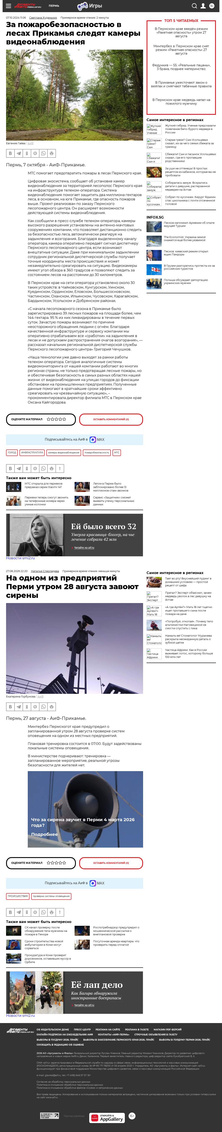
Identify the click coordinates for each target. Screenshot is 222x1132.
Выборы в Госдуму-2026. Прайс (57, 1039)
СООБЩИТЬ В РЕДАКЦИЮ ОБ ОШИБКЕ (60, 1044)
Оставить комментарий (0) (111, 419)
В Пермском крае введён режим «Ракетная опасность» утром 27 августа (181, 32)
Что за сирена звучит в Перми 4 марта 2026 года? (83, 822)
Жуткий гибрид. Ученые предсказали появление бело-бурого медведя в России (190, 129)
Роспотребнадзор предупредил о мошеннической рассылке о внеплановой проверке (116, 931)
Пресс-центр (82, 1029)
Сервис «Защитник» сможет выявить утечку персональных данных (113, 501)
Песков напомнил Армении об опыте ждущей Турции (189, 224)
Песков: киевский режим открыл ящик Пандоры (186, 253)
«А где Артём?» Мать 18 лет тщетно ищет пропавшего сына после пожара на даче (188, 610)
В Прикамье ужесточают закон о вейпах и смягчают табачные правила (181, 84)
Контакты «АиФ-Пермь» (113, 1034)
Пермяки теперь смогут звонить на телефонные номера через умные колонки (46, 501)
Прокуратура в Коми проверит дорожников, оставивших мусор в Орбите (48, 959)
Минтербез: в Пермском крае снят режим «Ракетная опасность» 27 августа (181, 49)
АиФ (31, 143)
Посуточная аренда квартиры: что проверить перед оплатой (116, 943)
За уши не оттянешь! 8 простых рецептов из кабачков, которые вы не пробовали (190, 172)
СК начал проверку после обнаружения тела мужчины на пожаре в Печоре (46, 931)
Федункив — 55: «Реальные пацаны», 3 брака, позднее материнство (181, 67)
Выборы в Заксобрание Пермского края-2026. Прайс (118, 1039)
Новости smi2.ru (20, 558)
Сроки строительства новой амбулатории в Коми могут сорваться (44, 945)
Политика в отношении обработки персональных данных (70, 1084)
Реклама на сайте (108, 1029)
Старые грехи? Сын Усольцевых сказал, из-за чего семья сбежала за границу (189, 143)
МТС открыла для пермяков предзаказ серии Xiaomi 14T (43, 485)
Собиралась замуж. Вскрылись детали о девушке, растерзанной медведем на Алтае (187, 186)
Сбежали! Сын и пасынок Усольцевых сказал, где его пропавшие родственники (190, 157)
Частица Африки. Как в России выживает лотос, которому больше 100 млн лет (189, 653)
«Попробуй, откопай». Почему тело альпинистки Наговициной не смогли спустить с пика (189, 625)
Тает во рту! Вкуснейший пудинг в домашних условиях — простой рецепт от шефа (188, 582)
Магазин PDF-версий (167, 1029)
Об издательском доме (53, 1029)
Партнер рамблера (74, 1116)
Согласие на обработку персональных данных (63, 1081)
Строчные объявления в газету (155, 1034)
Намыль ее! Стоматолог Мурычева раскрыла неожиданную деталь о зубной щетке (188, 639)
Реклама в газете (137, 1029)
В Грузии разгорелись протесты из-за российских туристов (189, 267)
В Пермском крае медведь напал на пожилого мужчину (181, 101)
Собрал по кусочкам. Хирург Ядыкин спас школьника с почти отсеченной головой (190, 200)
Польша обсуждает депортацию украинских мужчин (186, 282)
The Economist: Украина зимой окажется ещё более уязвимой (185, 239)
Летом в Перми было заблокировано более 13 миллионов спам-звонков (110, 487)
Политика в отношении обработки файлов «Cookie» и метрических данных (80, 1088)
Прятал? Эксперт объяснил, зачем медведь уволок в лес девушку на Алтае (188, 596)
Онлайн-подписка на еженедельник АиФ (65, 1034)
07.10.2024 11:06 (16, 17)
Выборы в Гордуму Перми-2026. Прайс (184, 1039)
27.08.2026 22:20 (17, 571)
